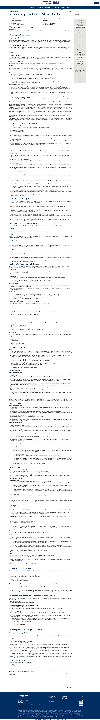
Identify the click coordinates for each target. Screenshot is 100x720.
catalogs (36, 719)
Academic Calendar (53, 696)
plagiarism (11, 116)
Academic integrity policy (14, 18)
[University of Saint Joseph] (50, 3)
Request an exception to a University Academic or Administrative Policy (24, 605)
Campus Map (51, 700)
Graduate (44, 21)
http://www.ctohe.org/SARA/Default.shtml (41, 619)
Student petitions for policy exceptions (50, 23)
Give (91, 2)
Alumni (63, 7)
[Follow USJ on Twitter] (82, 697)
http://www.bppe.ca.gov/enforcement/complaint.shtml (22, 626)
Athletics (56, 7)
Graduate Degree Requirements (80, 76)
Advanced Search (77, 17)
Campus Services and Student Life (80, 33)
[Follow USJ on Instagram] (82, 699)
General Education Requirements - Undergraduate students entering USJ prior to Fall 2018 (80, 65)
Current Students (52, 697)
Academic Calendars (80, 35)
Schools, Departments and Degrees (80, 55)
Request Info (86, 2)
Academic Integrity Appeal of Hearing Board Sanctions (21, 606)
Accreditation (80, 22)
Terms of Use (64, 697)
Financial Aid (80, 43)
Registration (80, 47)
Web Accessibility (65, 700)
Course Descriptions (80, 59)
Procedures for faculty (49, 231)
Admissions (32, 7)
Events (50, 698)
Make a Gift (64, 695)
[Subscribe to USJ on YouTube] (82, 700)
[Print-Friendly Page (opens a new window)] (70, 11)
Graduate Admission (80, 78)
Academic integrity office (16, 23)
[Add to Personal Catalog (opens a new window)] (67, 11)
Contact (96, 2)
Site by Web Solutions (22, 706)
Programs (80, 57)
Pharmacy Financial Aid (80, 45)
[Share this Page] (69, 11)
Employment (51, 701)
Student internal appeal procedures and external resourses (52, 18)
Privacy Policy (64, 696)
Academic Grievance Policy (48, 24)
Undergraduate (45, 20)
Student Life (48, 7)
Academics (40, 7)
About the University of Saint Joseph (80, 28)
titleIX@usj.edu (65, 715)
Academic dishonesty (15, 21)
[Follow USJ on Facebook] (82, 695)
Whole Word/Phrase (77, 15)
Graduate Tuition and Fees (80, 80)
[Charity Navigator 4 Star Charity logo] (81, 703)
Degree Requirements (80, 49)
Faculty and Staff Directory (80, 61)
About (68, 7)
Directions (20, 701)
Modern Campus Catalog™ (62, 719)
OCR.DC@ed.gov (58, 716)
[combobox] (63, 9)
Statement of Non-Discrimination (80, 25)
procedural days (46, 351)
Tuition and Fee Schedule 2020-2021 (80, 40)
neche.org (19, 611)
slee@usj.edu (25, 715)
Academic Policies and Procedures (80, 52)
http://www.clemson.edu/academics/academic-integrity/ (27, 563)
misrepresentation (54, 81)
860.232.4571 (21, 702)
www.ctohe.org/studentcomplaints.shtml (20, 614)
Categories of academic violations (17, 24)
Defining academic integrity (16, 20)
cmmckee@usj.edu (55, 715)
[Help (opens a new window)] (71, 11)
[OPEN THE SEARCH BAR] (99, 3)
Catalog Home (80, 20)
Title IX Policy (64, 698)
